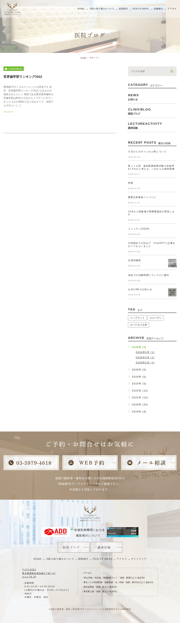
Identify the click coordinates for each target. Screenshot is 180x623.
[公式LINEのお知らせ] (172, 292)
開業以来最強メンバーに (142, 197)
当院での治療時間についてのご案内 (148, 275)
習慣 (130, 183)
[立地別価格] (172, 263)
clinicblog (15, 69)
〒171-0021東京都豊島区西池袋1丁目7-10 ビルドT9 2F (39, 573)
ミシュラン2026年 (138, 228)
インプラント (137, 317)
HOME (83, 58)
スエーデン (156, 317)
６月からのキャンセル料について (147, 151)
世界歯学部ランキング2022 (23, 76)
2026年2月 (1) (145, 362)
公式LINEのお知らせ (140, 289)
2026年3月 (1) (145, 357)
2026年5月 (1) (145, 352)
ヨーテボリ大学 (138, 324)
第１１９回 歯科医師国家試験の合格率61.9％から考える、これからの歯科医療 (151, 167)
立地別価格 (134, 260)
